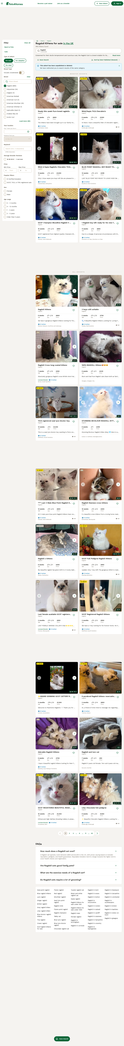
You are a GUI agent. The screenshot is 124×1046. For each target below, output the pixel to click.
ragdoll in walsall (94, 909)
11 (85, 833)
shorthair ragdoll (60, 897)
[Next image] (74, 148)
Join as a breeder (63, 3)
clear (28, 77)
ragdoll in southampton (109, 901)
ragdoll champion (60, 913)
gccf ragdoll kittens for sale (44, 928)
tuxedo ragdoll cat (77, 890)
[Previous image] (39, 148)
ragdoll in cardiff (94, 913)
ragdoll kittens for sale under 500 (77, 903)
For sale (8, 61)
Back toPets (9, 47)
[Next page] (97, 833)
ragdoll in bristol (111, 906)
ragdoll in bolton (94, 897)
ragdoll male (75, 913)
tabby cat (57, 916)
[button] (57, 148)
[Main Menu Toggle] (2, 3)
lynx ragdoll (41, 897)
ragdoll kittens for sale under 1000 (77, 909)
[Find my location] (28, 132)
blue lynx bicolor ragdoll (60, 924)
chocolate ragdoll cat (61, 929)
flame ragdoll (59, 890)
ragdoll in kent (93, 890)
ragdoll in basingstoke (92, 928)
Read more (116, 55)
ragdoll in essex (93, 893)
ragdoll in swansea (94, 916)
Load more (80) (24, 121)
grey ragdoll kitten (43, 907)
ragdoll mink (58, 906)
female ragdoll (76, 917)
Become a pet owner (45, 3)
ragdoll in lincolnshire (92, 901)
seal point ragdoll (43, 890)
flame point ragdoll (61, 909)
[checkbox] (5, 86)
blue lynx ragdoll (60, 920)
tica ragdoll (41, 920)
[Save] (74, 112)
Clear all (27, 43)
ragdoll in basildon (111, 909)
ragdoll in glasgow (111, 918)
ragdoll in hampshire (95, 920)
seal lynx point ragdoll (59, 901)
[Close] (119, 65)
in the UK (68, 43)
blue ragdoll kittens (44, 893)
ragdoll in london (94, 906)
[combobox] (15, 132)
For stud (8, 65)
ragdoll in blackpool (112, 890)
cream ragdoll (42, 923)
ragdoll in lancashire (112, 893)
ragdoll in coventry (94, 923)
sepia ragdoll (75, 899)
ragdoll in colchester (112, 897)
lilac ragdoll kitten (43, 911)
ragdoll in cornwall (77, 926)
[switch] (21, 72)
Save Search (44, 60)
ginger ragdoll (42, 900)
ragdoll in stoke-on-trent (112, 914)
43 (92, 833)
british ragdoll (42, 904)
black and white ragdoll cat (76, 894)
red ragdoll (58, 893)
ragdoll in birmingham (75, 921)
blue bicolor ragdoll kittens (44, 915)
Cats (6, 52)
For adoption (20, 61)
